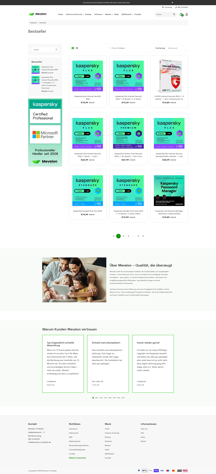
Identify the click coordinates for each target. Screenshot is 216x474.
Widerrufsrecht (74, 441)
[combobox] (165, 14)
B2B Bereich (126, 14)
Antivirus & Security (74, 14)
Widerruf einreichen (77, 458)
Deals (116, 14)
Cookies (72, 454)
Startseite (33, 23)
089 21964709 (34, 439)
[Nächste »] (143, 236)
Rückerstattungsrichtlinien (79, 445)
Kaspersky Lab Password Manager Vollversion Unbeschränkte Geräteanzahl (169, 214)
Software (98, 14)
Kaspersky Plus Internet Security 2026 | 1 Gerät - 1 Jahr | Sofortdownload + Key (87, 156)
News (143, 437)
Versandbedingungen (77, 449)
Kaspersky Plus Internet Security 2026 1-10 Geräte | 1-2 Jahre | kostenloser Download (128, 99)
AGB (70, 437)
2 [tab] (96, 397)
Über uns (144, 429)
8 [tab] (123, 397)
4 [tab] (105, 397)
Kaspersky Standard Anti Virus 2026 (87, 211)
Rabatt (143, 441)
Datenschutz (74, 433)
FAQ (142, 433)
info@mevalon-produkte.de (39, 442)
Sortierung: (160, 48)
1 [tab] (93, 397)
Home (60, 14)
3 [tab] (101, 397)
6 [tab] (114, 397)
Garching (168, 7)
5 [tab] (110, 397)
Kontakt (138, 14)
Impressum (73, 429)
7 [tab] (118, 397)
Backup (88, 14)
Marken (108, 14)
